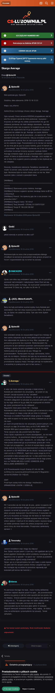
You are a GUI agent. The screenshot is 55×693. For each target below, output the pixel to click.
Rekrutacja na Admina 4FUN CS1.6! (27, 43)
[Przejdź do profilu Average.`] (4, 382)
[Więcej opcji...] (50, 88)
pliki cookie (34, 674)
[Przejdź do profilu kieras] (4, 583)
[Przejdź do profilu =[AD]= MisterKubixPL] (4, 300)
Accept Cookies (12, 689)
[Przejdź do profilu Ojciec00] (4, 88)
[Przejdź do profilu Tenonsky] (4, 542)
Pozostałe (21, 77)
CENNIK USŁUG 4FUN (27, 51)
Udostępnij (14, 646)
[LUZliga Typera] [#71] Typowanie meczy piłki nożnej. (27, 59)
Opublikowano (21, 90)
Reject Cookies (28, 689)
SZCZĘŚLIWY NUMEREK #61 (27, 36)
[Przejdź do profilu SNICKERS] (4, 272)
